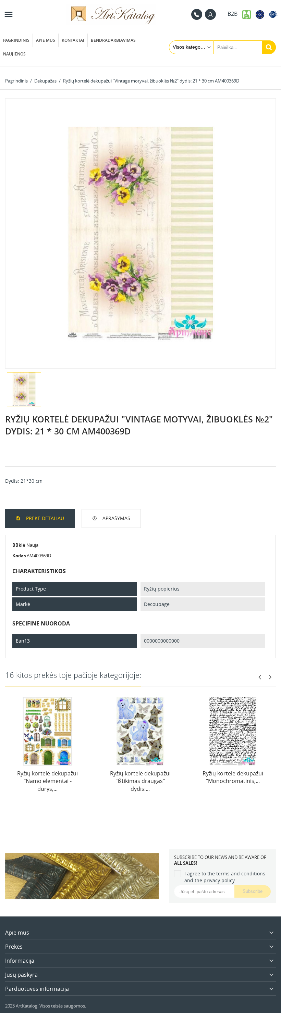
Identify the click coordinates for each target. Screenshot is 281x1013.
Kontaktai (73, 40)
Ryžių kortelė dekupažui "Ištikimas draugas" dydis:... (140, 781)
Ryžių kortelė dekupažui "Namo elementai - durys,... (47, 781)
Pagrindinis (16, 40)
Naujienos (14, 54)
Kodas (19, 556)
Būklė (18, 545)
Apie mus (45, 40)
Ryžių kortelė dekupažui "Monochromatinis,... (233, 777)
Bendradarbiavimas (113, 40)
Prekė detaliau (44, 518)
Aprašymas (115, 518)
